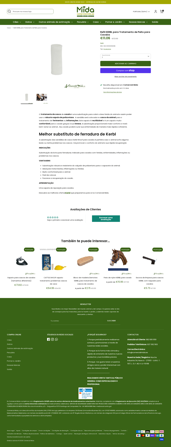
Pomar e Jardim (114, 21)
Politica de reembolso (47, 434)
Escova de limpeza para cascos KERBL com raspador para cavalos (149, 280)
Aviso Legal (11, 431)
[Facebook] (48, 339)
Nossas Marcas (137, 21)
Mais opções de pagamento (126, 76)
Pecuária (82, 21)
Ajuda (18, 431)
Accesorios (107, 49)
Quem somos (68, 434)
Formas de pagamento (111, 431)
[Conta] (155, 11)
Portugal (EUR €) (140, 12)
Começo (59, 434)
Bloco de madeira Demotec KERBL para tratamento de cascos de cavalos (86, 280)
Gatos (28, 21)
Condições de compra (29, 431)
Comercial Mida (28, 441)
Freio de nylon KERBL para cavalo (118, 277)
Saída (155, 21)
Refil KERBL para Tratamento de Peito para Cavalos (30, 28)
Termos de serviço (118, 434)
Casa (96, 21)
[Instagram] (52, 339)
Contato (123, 431)
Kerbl (102, 43)
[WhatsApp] (56, 339)
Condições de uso (76, 431)
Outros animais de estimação (55, 21)
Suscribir (111, 320)
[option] (56, 61)
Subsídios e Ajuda (105, 434)
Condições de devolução (60, 431)
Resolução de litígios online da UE (85, 434)
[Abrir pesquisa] (9, 11)
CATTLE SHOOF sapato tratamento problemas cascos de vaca (53, 280)
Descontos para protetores (93, 431)
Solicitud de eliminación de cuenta (18, 437)
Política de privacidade (31, 434)
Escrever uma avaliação (106, 218)
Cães (16, 21)
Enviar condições (44, 431)
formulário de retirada (14, 434)
